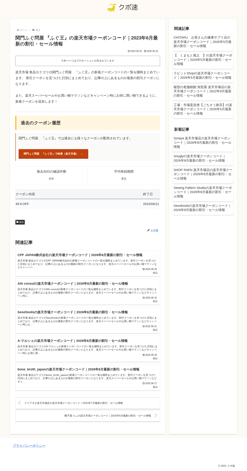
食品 (21, 222)
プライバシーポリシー (29, 445)
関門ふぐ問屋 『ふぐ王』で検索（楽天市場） (51, 153)
